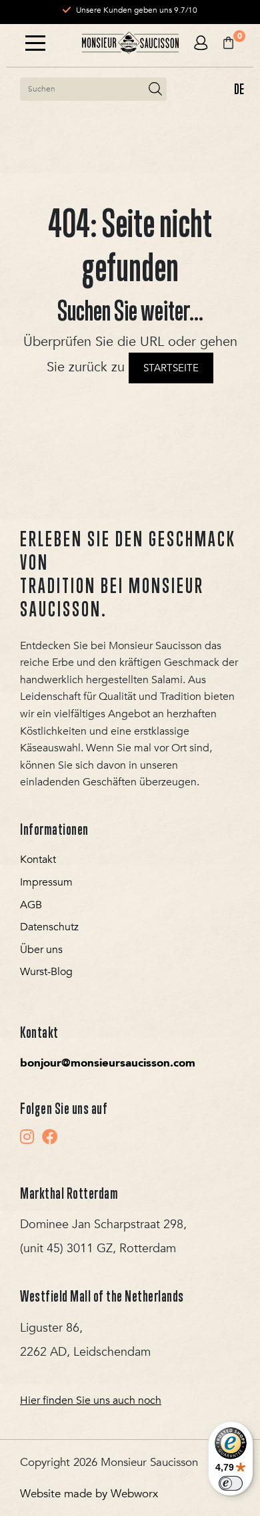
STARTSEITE (171, 368)
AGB (31, 905)
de (239, 89)
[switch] (231, 1483)
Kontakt (38, 859)
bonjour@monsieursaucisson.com (107, 1063)
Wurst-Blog (46, 971)
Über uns (41, 949)
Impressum (46, 882)
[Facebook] (50, 1137)
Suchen (155, 89)
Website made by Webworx (89, 1493)
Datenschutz (49, 927)
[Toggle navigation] (35, 43)
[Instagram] (27, 1137)
